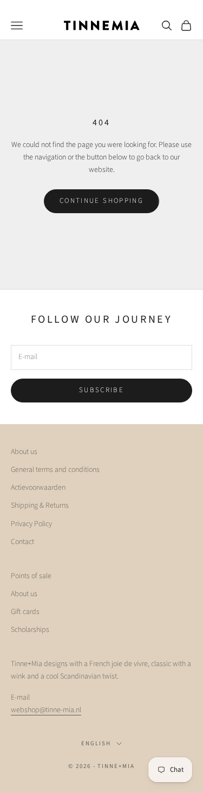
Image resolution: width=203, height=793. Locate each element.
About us (24, 451)
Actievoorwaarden (38, 487)
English (96, 743)
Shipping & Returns (40, 505)
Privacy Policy (31, 524)
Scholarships (30, 629)
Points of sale (31, 576)
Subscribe (101, 390)
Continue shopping (101, 201)
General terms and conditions (55, 469)
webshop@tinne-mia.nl (46, 710)
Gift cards (25, 611)
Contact (22, 541)
